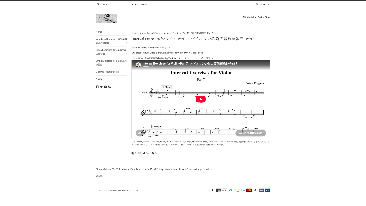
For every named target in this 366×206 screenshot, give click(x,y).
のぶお (249, 142)
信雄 (163, 144)
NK (167, 142)
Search (99, 176)
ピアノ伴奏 (155, 144)
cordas (139, 142)
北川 (168, 144)
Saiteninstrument (177, 142)
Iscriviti (144, 4)
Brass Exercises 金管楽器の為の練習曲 (111, 52)
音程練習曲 (210, 144)
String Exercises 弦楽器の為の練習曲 (111, 63)
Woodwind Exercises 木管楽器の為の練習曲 (111, 41)
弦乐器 (189, 144)
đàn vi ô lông (232, 142)
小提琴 (182, 144)
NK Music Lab (115, 190)
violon (223, 142)
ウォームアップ (260, 142)
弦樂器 (195, 144)
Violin (210, 142)
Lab (157, 142)
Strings (188, 142)
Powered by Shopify (130, 190)
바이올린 (220, 144)
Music (162, 142)
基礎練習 (174, 144)
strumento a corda (199, 142)
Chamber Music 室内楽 (107, 72)
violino (216, 142)
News (99, 79)
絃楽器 (202, 144)
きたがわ (242, 142)
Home (99, 32)
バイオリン (144, 144)
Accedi (135, 4)
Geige (152, 142)
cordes (146, 142)
